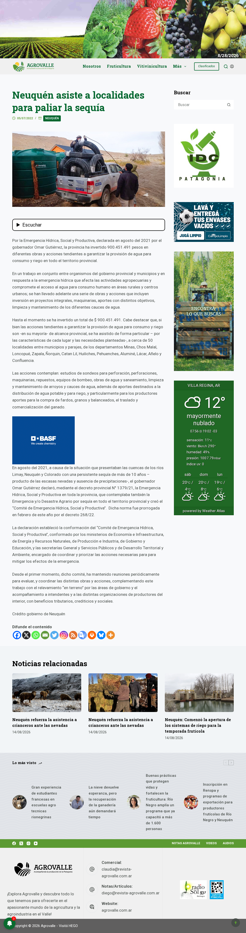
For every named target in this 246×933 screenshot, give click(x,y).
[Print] (92, 635)
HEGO (73, 926)
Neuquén (52, 118)
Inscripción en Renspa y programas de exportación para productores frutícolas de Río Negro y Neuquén (218, 802)
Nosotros (92, 66)
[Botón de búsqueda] (229, 104)
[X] (26, 635)
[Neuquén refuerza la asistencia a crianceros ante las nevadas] (46, 692)
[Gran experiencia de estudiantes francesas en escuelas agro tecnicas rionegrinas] (19, 802)
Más (177, 66)
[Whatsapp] (35, 635)
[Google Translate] (82, 635)
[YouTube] (35, 843)
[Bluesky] (101, 635)
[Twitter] (54, 635)
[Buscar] (226, 66)
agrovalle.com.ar (117, 910)
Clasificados (206, 66)
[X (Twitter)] (21, 843)
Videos (211, 843)
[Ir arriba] (235, 922)
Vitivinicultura (152, 66)
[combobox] (199, 104)
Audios (228, 843)
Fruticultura (119, 66)
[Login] (232, 66)
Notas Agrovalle (186, 843)
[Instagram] (64, 635)
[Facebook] (17, 635)
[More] (110, 635)
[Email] (45, 635)
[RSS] (73, 635)
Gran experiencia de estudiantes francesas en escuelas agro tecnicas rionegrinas (46, 802)
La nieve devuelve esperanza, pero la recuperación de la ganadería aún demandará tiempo (104, 802)
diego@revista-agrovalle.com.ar (131, 893)
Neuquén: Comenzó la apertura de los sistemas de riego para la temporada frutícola (198, 725)
